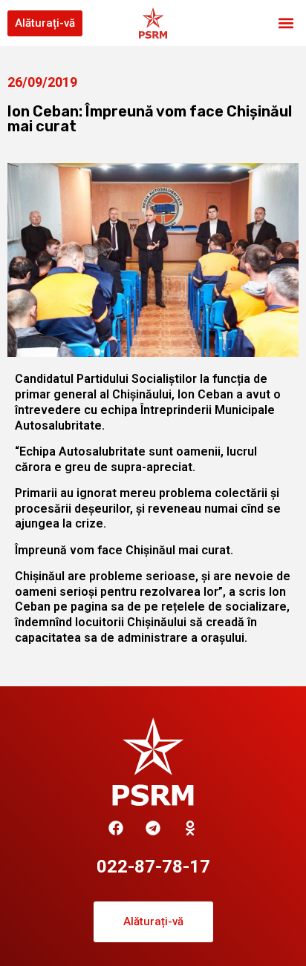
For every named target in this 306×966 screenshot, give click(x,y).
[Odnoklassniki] (190, 828)
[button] (286, 23)
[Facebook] (116, 828)
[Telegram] (153, 828)
